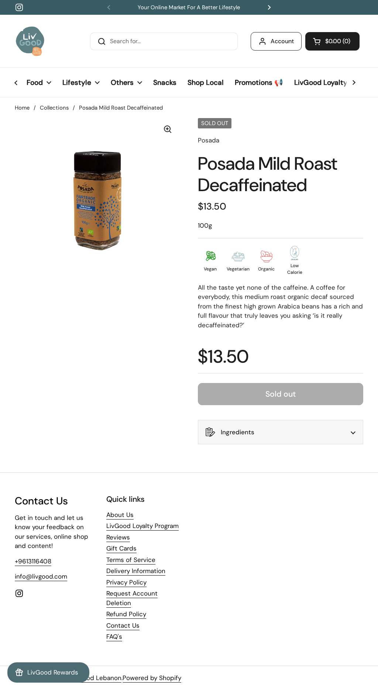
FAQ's (114, 636)
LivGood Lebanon (95, 678)
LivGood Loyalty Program (142, 526)
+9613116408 (33, 561)
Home (22, 107)
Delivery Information (135, 571)
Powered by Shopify (152, 678)
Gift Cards (121, 548)
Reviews (118, 537)
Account (282, 41)
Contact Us (123, 625)
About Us (120, 515)
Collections (54, 107)
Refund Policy (126, 614)
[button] (332, 41)
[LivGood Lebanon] (30, 41)
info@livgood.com (41, 576)
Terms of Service (130, 560)
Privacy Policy (126, 582)
